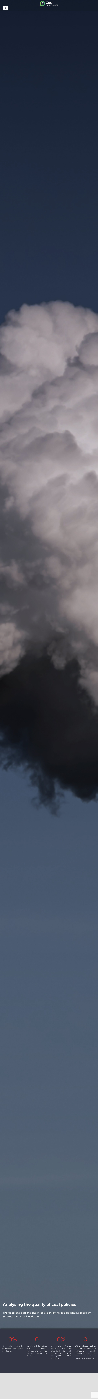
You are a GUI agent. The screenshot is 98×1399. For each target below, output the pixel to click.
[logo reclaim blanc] (49, 2)
